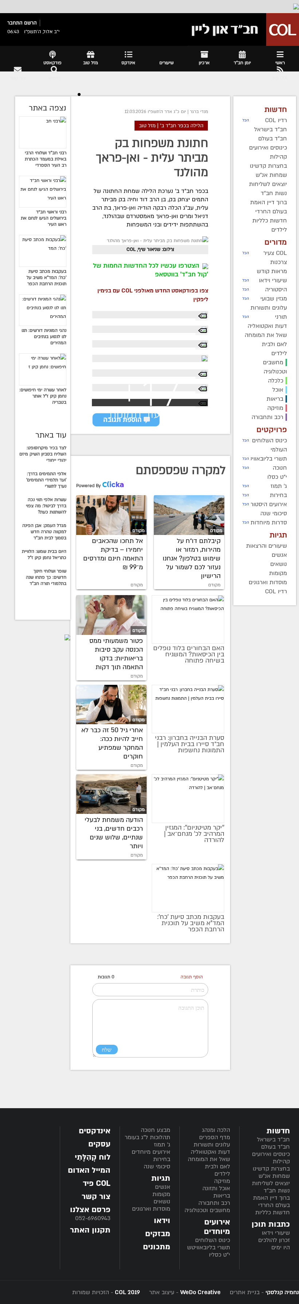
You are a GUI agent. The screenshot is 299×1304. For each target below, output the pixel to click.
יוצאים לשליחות (271, 1183)
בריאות (221, 1196)
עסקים (99, 1144)
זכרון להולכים (274, 1240)
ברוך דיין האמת (271, 1198)
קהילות (281, 1161)
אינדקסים (94, 1131)
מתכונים (156, 1247)
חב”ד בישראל (273, 1140)
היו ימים (280, 1247)
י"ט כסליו (219, 1255)
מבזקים (157, 1234)
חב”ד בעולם (275, 1147)
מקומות (161, 1194)
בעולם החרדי (274, 1205)
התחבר (15, 23)
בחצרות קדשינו (271, 1169)
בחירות (161, 1159)
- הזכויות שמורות (106, 1292)
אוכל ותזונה (216, 1188)
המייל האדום (89, 1170)
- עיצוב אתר (184, 1292)
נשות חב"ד (277, 1191)
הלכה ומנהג (216, 1130)
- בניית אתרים (263, 1292)
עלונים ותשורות (212, 1145)
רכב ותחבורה (214, 1203)
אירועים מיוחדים (151, 1152)
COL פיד (96, 1183)
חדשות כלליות (272, 1212)
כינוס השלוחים (212, 1240)
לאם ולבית (217, 1167)
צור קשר (96, 1196)
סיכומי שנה (157, 1167)
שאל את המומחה (209, 1159)
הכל (245, 120)
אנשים (162, 1187)
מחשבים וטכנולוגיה (207, 1210)
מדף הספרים (214, 1137)
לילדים (222, 1174)
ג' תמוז (162, 1145)
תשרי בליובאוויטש (208, 1247)
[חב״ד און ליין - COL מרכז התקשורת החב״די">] (243, 29)
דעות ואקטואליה (210, 1152)
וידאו (162, 1220)
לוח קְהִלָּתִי (92, 1157)
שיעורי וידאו (276, 1233)
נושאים (162, 1202)
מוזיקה (222, 1181)
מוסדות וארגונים (151, 1209)
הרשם (30, 23)
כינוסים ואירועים (271, 1154)
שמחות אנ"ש (274, 1176)
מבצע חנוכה (155, 1130)
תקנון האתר (90, 1230)
